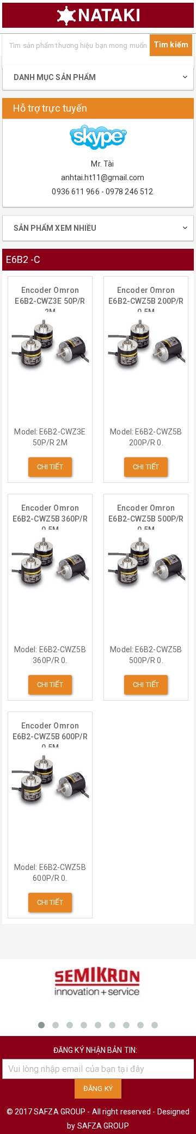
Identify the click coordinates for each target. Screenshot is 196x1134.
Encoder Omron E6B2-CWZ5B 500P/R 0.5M (145, 514)
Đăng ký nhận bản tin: (95, 1050)
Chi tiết (50, 467)
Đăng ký (98, 1088)
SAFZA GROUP (103, 1125)
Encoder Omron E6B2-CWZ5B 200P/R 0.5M (145, 296)
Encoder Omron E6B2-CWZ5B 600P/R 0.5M (50, 731)
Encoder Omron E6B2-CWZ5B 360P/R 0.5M (50, 514)
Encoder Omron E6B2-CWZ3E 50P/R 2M (50, 296)
